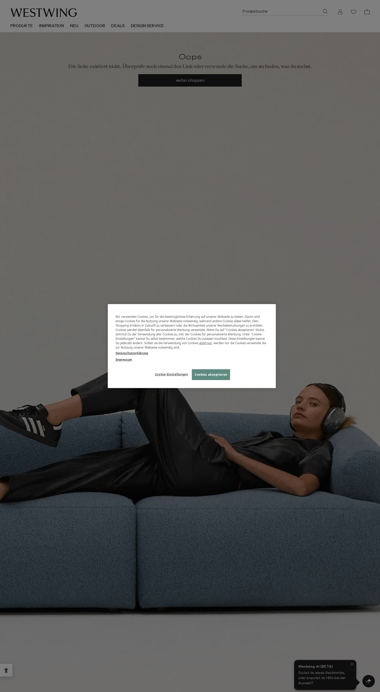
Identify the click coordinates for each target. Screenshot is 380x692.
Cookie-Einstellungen (171, 374)
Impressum (124, 359)
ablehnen (205, 343)
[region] (192, 346)
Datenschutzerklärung (132, 353)
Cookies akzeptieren (211, 374)
